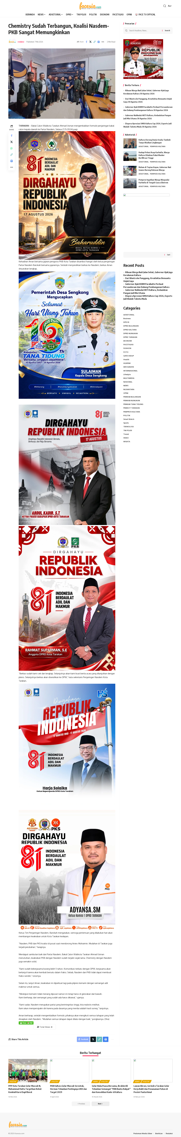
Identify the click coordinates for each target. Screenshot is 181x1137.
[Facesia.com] (90, 6)
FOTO (125, 352)
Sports (126, 423)
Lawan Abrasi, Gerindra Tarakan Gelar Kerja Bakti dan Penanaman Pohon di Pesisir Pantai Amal (151, 1089)
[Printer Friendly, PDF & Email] (26, 1023)
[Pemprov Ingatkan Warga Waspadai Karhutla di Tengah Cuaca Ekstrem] (130, 183)
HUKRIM (127, 363)
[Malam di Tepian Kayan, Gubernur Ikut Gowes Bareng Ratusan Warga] (130, 171)
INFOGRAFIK (128, 367)
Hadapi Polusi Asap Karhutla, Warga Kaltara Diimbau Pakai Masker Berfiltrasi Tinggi (154, 155)
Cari (168, 255)
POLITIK (126, 415)
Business (127, 318)
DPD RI (126, 322)
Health (126, 359)
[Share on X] (90, 42)
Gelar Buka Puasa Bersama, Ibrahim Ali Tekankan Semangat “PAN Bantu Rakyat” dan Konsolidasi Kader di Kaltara (111, 1089)
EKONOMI (127, 341)
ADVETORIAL (144, 146)
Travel (126, 434)
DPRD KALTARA (130, 330)
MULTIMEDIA (128, 378)
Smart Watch (128, 419)
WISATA (126, 441)
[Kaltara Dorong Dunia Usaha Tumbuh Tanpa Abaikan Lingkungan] (130, 143)
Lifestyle (127, 374)
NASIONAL (127, 382)
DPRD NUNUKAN (130, 333)
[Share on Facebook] (86, 42)
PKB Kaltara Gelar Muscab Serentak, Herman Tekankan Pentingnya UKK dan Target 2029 (68, 1089)
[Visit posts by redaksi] (12, 42)
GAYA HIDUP (128, 356)
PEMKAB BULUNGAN (132, 397)
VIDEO (126, 438)
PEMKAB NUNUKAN (131, 400)
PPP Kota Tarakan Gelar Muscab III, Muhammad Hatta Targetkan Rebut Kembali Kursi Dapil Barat (25, 1089)
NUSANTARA (128, 389)
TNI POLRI (127, 430)
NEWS (125, 385)
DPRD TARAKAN (130, 337)
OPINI (125, 393)
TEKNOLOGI (128, 426)
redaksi (21, 41)
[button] (164, 6)
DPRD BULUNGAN (131, 326)
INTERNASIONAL (130, 371)
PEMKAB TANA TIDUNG (133, 404)
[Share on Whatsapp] (11, 148)
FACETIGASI (128, 344)
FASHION (127, 348)
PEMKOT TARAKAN (131, 408)
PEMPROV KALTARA (157, 146)
